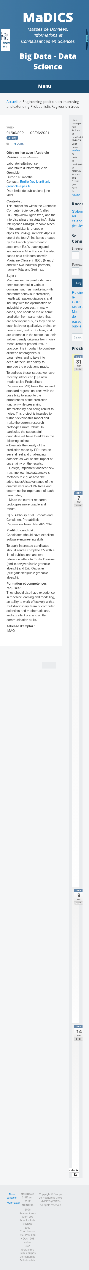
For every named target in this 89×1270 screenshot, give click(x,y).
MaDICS (47, 17)
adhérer (76, 150)
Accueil (11, 101)
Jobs (20, 143)
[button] (75, 1175)
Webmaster (13, 1202)
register (76, 194)
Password (79, 265)
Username (80, 249)
